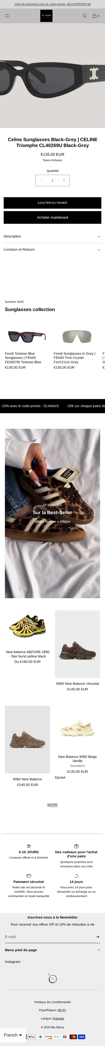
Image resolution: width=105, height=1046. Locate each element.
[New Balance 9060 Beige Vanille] (77, 728)
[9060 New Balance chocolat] (77, 644)
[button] (82, 16)
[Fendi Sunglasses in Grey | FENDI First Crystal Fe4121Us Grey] (77, 336)
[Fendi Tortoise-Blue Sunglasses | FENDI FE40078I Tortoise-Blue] (28, 336)
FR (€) (62, 1010)
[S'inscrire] (94, 937)
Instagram (13, 962)
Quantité (53, 171)
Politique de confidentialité (52, 1002)
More (52, 805)
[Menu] (11, 16)
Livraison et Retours (19, 249)
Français (58, 1018)
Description (12, 236)
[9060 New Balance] (27, 740)
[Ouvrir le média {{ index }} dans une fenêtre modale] (52, 75)
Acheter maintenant (52, 217)
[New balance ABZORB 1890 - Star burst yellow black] (27, 628)
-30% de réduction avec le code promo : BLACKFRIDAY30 (52, 4)
